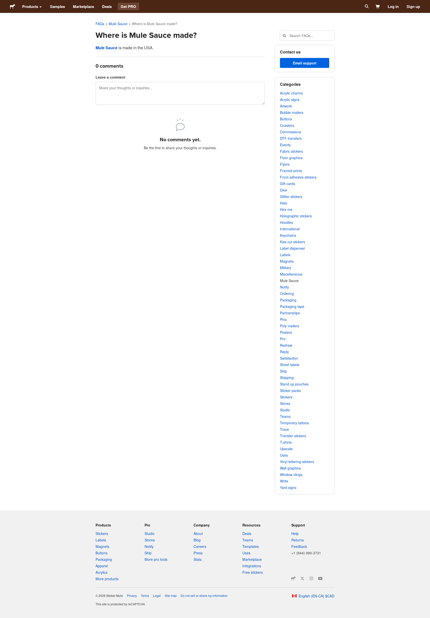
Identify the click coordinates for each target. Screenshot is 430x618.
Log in (393, 6)
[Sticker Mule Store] (293, 578)
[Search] (366, 6)
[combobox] (307, 36)
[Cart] (378, 6)
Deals (107, 6)
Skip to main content (3, 3)
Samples (57, 6)
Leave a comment (110, 77)
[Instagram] (311, 578)
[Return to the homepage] (12, 6)
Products (30, 6)
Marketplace (83, 6)
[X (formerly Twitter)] (302, 578)
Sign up (413, 6)
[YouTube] (320, 578)
